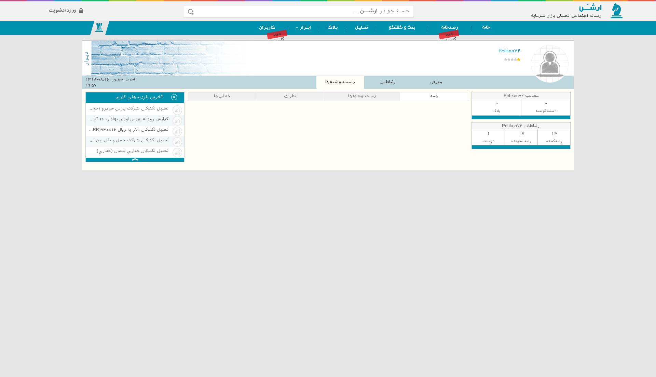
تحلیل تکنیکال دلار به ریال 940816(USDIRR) (128, 129)
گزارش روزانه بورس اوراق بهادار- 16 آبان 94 (128, 119)
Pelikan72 (509, 50)
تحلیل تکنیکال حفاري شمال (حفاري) (132, 150)
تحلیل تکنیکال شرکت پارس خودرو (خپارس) (128, 108)
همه (434, 96)
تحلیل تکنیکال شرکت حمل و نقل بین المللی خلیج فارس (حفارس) (128, 140)
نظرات (290, 96)
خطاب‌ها (222, 96)
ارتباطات (388, 81)
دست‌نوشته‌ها (340, 81)
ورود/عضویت (103, 4)
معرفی (435, 81)
